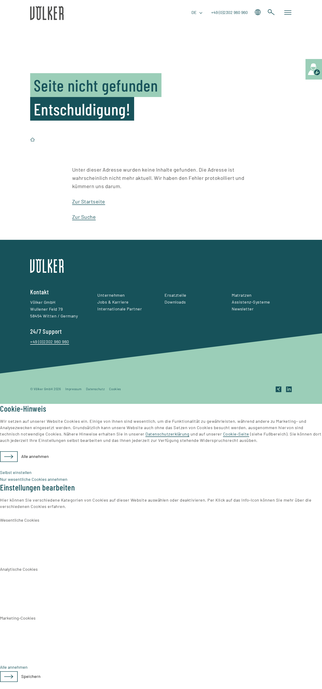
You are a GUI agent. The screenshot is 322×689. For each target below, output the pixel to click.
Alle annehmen (35, 456)
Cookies (115, 389)
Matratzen (242, 295)
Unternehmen (111, 295)
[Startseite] (32, 139)
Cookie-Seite (236, 433)
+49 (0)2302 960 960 (229, 12)
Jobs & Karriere (113, 301)
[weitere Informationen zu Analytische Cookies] (35, 589)
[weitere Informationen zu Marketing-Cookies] (35, 638)
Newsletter (243, 308)
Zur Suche (84, 217)
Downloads (175, 301)
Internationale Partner (119, 308)
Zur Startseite (88, 201)
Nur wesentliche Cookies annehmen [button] (33, 479)
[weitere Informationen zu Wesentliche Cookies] (35, 540)
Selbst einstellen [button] (16, 472)
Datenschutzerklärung (167, 433)
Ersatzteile (175, 295)
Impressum (73, 389)
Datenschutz (95, 389)
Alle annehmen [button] (14, 667)
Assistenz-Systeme (251, 301)
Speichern (31, 676)
